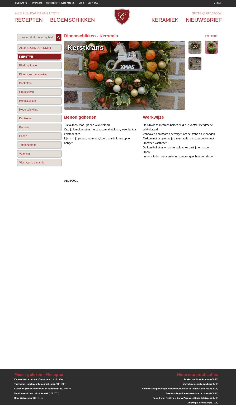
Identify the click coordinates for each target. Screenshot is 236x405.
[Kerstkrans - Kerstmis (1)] (194, 52)
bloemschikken (72, 20)
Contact (217, 3)
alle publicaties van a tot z (37, 13)
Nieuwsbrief (51, 3)
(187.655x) (36, 393)
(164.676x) (28, 398)
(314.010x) (40, 384)
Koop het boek (68, 3)
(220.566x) (43, 389)
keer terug (211, 35)
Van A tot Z (93, 3)
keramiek (165, 20)
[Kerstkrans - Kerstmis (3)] (194, 69)
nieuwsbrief (204, 20)
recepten (28, 20)
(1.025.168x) (38, 379)
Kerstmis (109, 35)
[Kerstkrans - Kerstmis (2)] (211, 52)
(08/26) (201, 379)
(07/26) (202, 403)
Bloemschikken (80, 35)
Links (81, 3)
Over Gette (37, 3)
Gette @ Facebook (207, 13)
